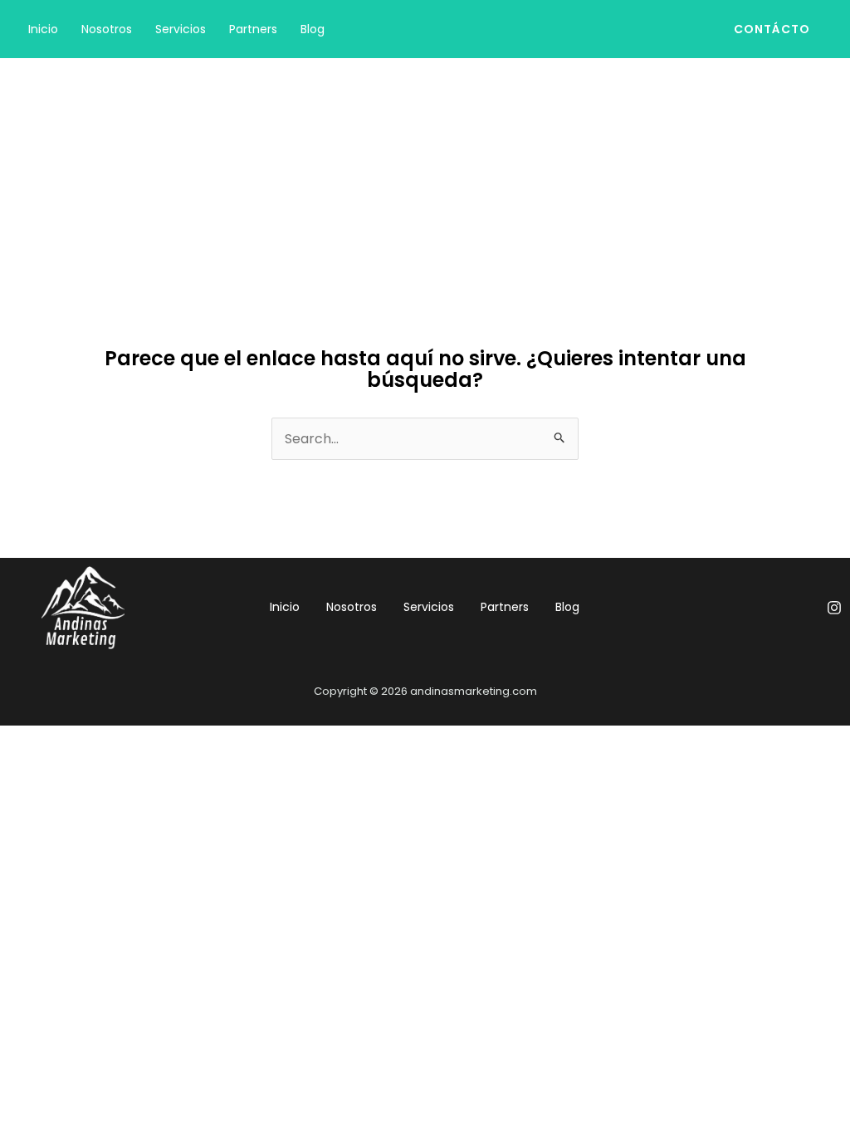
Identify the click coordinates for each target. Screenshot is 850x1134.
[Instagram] (834, 607)
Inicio (43, 29)
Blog (312, 29)
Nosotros (106, 29)
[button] (772, 29)
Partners (253, 29)
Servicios (180, 29)
